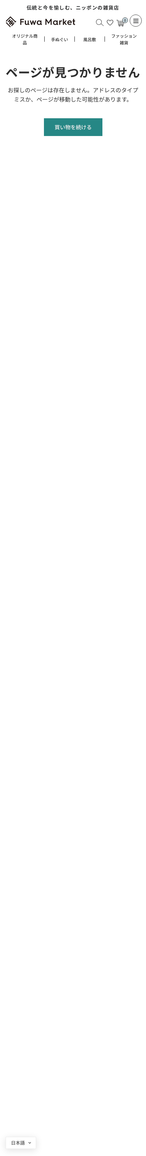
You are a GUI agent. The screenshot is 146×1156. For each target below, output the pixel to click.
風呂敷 (89, 39)
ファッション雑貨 (124, 39)
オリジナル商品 (25, 39)
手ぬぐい (59, 39)
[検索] (100, 22)
